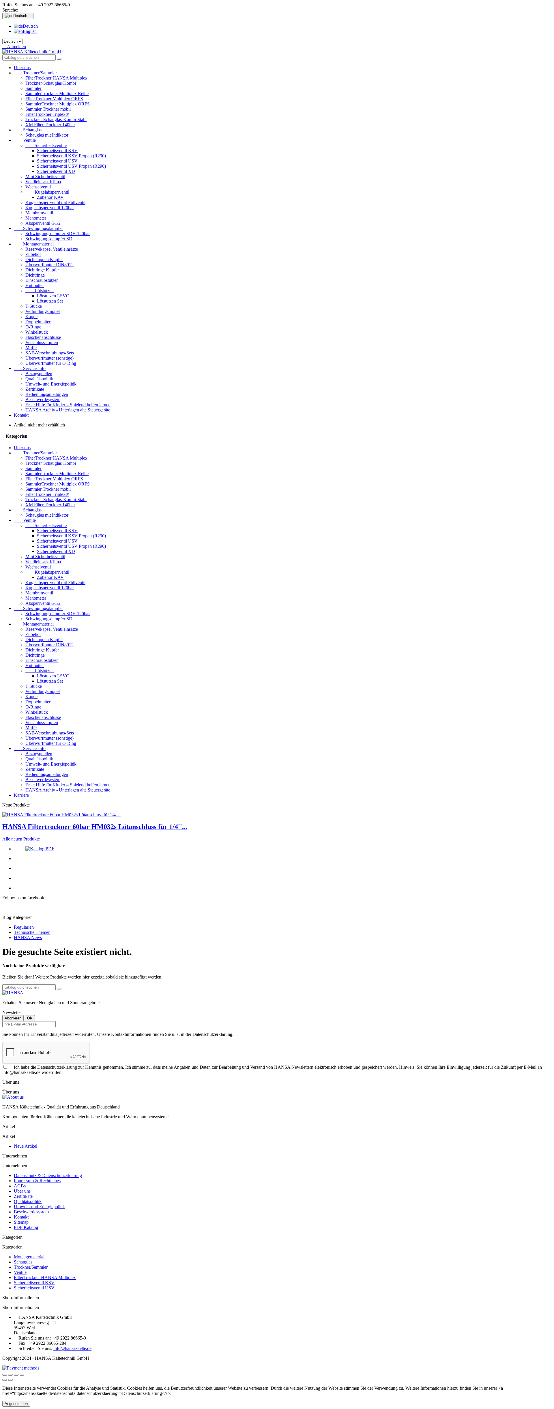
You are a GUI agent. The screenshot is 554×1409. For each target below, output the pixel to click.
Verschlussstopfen (41, 342)
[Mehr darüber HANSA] (12, 992)
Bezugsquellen (38, 373)
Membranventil (39, 212)
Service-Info (30, 368)
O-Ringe (33, 326)
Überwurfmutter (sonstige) (49, 358)
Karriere (21, 795)
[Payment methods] (20, 1367)
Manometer (35, 218)
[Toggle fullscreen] (16, 1375)
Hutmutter (34, 285)
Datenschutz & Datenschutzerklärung (48, 1175)
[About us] (13, 1097)
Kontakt (21, 415)
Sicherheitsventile (46, 145)
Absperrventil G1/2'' (43, 223)
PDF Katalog (26, 1227)
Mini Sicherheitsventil (45, 176)
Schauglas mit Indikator (46, 135)
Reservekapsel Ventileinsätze (51, 249)
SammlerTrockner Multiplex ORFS (57, 103)
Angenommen (16, 1404)
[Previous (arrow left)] (4, 1380)
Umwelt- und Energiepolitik (50, 383)
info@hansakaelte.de (72, 1348)
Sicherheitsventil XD (56, 171)
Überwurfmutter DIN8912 (49, 264)
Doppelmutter (37, 321)
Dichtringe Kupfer (42, 269)
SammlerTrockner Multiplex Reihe (57, 93)
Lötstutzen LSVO (53, 295)
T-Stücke (33, 306)
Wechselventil (38, 186)
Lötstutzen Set (50, 301)
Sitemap (21, 1222)
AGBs (20, 1185)
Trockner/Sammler (35, 72)
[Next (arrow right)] (10, 1380)
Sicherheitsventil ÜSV (57, 160)
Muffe (31, 347)
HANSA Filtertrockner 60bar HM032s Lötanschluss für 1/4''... (94, 826)
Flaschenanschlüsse (43, 337)
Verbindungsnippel (42, 311)
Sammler (33, 88)
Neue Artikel (25, 1146)
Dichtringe (35, 275)
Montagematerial (34, 243)
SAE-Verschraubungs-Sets (49, 352)
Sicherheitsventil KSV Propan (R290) (71, 155)
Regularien (24, 927)
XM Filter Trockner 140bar (50, 124)
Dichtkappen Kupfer (44, 259)
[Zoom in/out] (22, 1375)
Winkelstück (36, 332)
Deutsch (30, 26)
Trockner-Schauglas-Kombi (50, 83)
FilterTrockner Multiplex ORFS (54, 98)
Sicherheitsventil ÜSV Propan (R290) (71, 166)
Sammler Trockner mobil (48, 109)
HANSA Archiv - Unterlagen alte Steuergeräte (67, 409)
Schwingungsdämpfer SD (48, 238)
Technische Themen (32, 932)
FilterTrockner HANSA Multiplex (56, 77)
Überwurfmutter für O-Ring (50, 363)
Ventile (25, 140)
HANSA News (28, 937)
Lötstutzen (39, 290)
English (30, 31)
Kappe (31, 316)
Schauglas (28, 129)
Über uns (22, 67)
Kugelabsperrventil (47, 192)
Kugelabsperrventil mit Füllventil (55, 202)
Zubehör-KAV (50, 197)
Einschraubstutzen (42, 280)
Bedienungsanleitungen (46, 394)
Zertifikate (34, 389)
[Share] (10, 1375)
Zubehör (33, 254)
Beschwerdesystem (42, 399)
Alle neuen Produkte (21, 838)
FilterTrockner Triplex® (47, 114)
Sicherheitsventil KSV (57, 150)
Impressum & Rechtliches (37, 1180)
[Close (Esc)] (4, 1375)
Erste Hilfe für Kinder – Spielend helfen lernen (68, 404)
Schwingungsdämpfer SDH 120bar (57, 233)
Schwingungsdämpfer (38, 228)
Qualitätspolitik (39, 378)
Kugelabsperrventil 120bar (49, 207)
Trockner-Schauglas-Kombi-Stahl (56, 119)
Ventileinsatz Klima (43, 181)
